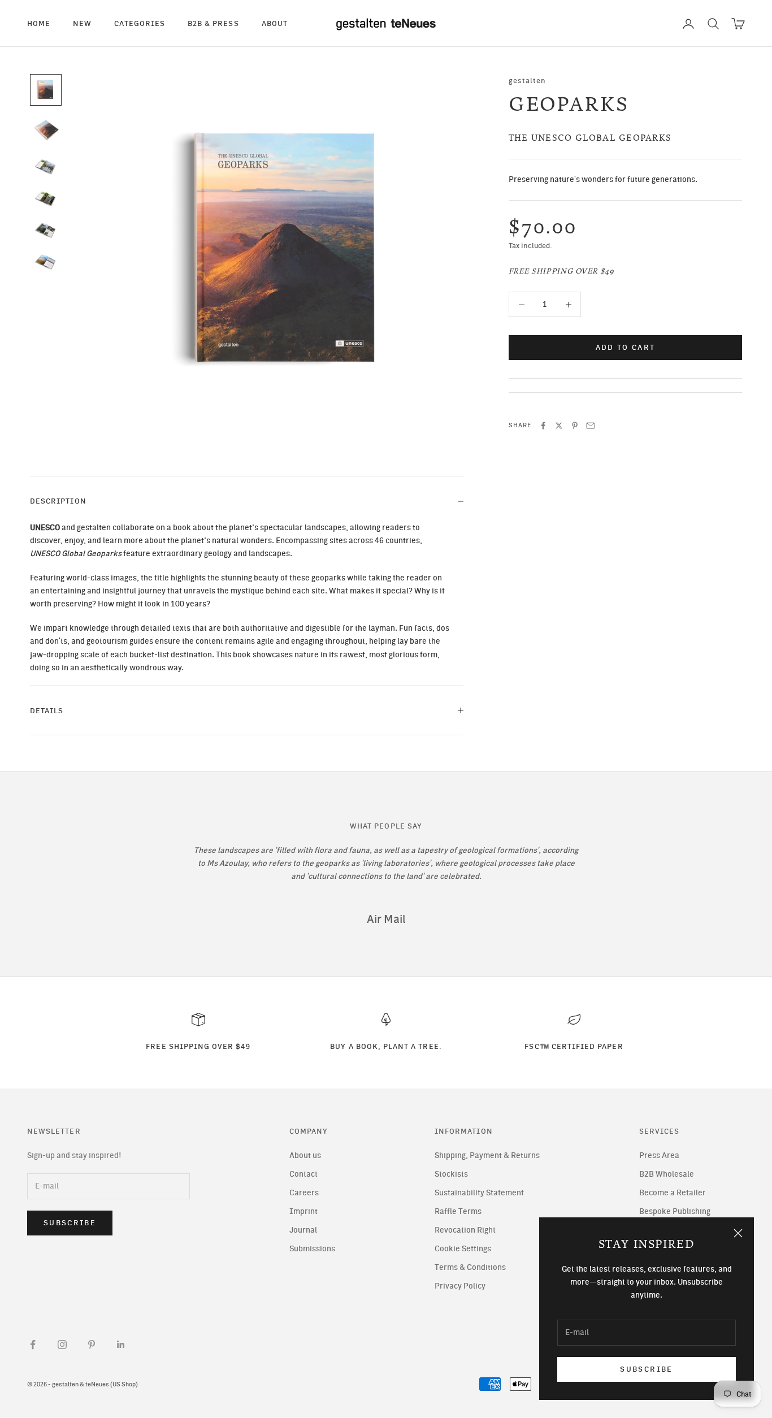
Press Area (659, 1155)
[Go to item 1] (46, 90)
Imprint (303, 1211)
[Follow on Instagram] (62, 1344)
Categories (139, 23)
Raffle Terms (458, 1211)
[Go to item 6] (46, 262)
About (275, 23)
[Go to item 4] (46, 199)
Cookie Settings (463, 1249)
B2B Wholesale (666, 1174)
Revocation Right (465, 1230)
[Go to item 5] (46, 230)
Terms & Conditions (470, 1267)
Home (38, 23)
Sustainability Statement (479, 1193)
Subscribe (646, 1369)
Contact (303, 1174)
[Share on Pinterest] (574, 425)
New (82, 23)
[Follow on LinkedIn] (121, 1344)
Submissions (312, 1249)
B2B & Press (213, 23)
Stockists (451, 1174)
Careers (304, 1193)
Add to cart (626, 348)
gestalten (528, 80)
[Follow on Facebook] (32, 1344)
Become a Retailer (672, 1193)
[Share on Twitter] (558, 425)
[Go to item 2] (46, 130)
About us (305, 1155)
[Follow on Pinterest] (91, 1344)
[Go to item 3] (46, 166)
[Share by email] (590, 425)
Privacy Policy (460, 1286)
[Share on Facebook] (543, 425)
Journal (303, 1230)
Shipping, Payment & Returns (487, 1155)
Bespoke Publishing (674, 1211)
